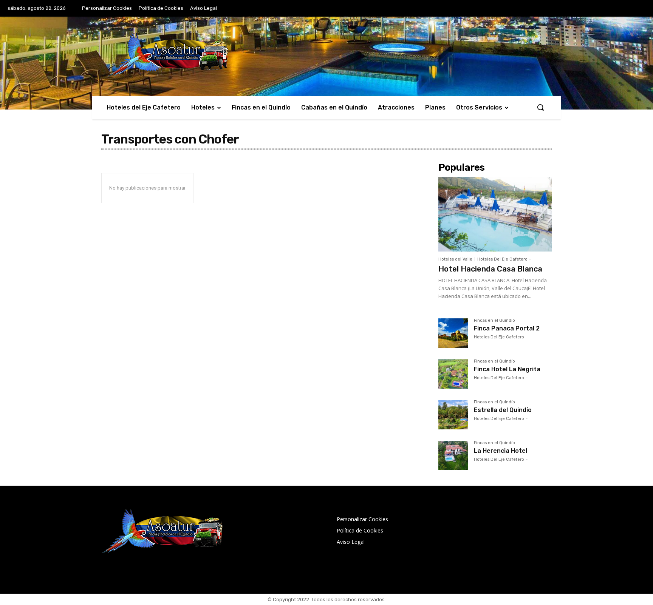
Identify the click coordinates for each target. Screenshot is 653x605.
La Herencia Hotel (500, 450)
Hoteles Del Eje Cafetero (502, 259)
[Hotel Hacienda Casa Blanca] (495, 214)
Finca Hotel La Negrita (507, 369)
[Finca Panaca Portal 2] (453, 333)
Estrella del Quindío (503, 410)
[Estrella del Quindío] (453, 414)
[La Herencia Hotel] (453, 455)
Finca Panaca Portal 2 (507, 328)
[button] (540, 107)
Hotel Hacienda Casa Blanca (490, 268)
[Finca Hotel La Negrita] (453, 374)
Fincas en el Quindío (494, 320)
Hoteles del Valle (455, 259)
